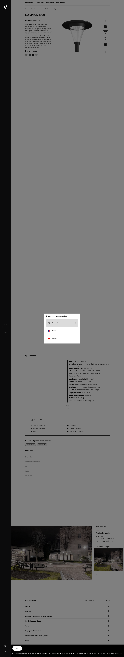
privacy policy (117, 653)
